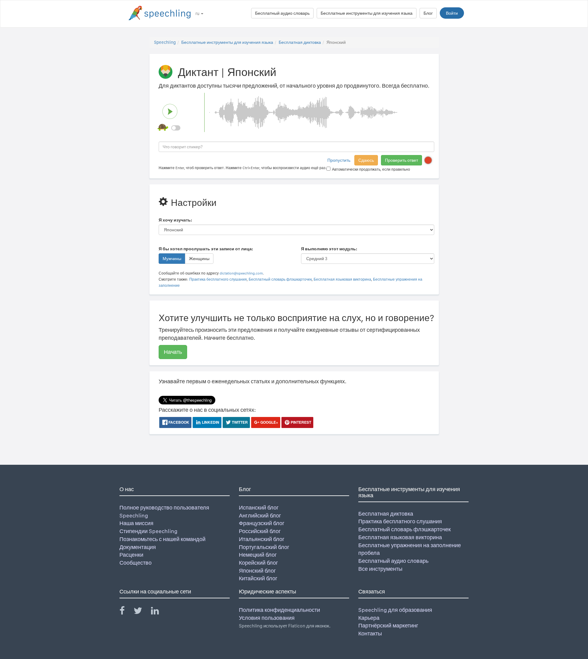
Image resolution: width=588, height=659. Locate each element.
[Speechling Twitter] (142, 612)
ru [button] (197, 13)
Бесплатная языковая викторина (342, 279)
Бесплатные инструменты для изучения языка (367, 13)
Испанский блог (259, 507)
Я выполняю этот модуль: (329, 248)
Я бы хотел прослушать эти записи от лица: (206, 248)
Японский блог (257, 570)
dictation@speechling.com (241, 273)
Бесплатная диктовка (300, 42)
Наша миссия (136, 523)
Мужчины (172, 258)
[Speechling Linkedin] (159, 612)
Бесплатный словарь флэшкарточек (280, 279)
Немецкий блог (258, 554)
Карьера (368, 618)
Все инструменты (380, 569)
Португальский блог (264, 547)
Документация (137, 547)
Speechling (165, 42)
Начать (173, 352)
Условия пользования (267, 618)
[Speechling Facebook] (125, 612)
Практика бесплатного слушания (218, 279)
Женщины (199, 258)
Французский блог (262, 523)
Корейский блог (258, 562)
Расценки (131, 554)
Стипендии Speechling (148, 531)
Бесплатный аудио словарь (282, 13)
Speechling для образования (395, 610)
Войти (452, 13)
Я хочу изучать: (175, 220)
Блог (428, 13)
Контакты (370, 633)
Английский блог (260, 515)
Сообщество (135, 562)
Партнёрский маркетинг (388, 625)
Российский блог (260, 531)
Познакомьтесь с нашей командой (162, 539)
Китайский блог (258, 578)
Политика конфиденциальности (279, 610)
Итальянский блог (262, 539)
